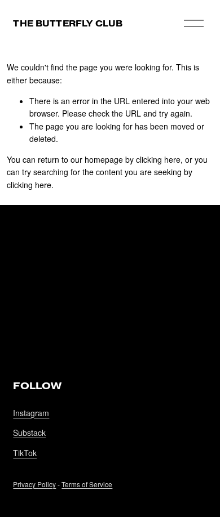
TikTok (25, 452)
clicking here (158, 159)
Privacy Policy (34, 484)
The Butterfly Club (67, 23)
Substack (29, 432)
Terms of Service (86, 484)
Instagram (31, 412)
